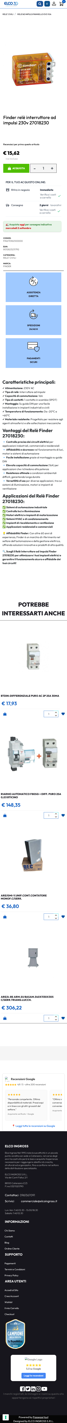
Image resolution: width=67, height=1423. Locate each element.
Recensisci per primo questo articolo (21, 144)
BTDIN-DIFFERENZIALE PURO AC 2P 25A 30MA (30, 695)
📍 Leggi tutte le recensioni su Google (33, 1125)
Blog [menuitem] (7, 1242)
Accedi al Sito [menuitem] (11, 1290)
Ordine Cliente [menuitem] (12, 1248)
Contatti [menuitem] (9, 1236)
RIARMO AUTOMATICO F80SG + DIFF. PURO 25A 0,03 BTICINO (31, 795)
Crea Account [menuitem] (12, 1296)
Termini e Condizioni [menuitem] (15, 1269)
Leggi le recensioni (33, 1375)
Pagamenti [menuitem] (10, 1263)
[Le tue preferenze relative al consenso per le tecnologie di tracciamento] (6, 1417)
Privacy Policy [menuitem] (11, 1275)
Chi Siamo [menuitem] (10, 1230)
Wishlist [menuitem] (8, 1302)
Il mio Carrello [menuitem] (12, 1308)
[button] (33, 69)
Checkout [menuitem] (9, 1314)
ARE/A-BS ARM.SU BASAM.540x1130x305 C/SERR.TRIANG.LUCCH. (27, 998)
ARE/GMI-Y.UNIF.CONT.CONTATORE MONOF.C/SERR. (24, 897)
